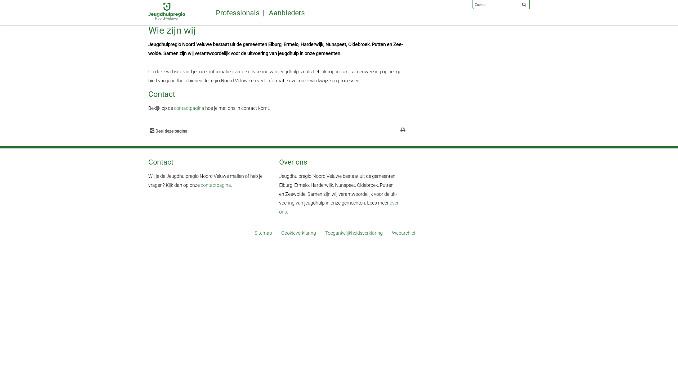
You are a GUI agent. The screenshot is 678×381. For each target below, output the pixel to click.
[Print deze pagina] (403, 130)
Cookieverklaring (298, 233)
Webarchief (404, 233)
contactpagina (189, 108)
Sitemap (263, 233)
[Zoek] (524, 4)
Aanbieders (287, 13)
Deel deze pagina (171, 131)
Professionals (238, 13)
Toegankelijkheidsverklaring (354, 233)
